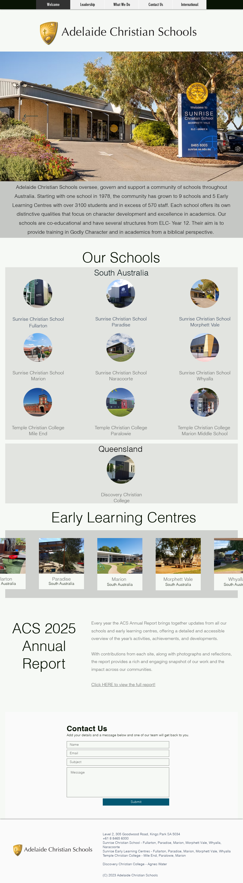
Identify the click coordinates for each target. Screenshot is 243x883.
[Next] (212, 116)
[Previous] (31, 116)
